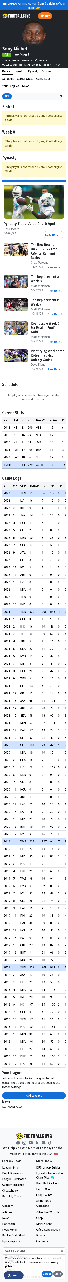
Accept (47, 1273)
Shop (39, 1218)
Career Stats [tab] (25, 78)
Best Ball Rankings (48, 1183)
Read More (52, 234)
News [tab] (25, 86)
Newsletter (9, 1229)
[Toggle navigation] (62, 16)
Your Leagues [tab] (10, 86)
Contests (42, 1241)
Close (58, 1273)
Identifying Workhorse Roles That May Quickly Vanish (47, 355)
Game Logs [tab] (43, 78)
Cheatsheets (10, 1190)
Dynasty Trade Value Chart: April (29, 223)
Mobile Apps (44, 1224)
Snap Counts (44, 1195)
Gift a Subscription (48, 1229)
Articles (7, 1212)
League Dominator (14, 1179)
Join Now (45, 16)
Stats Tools (43, 1200)
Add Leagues (34, 1095)
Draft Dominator (12, 1173)
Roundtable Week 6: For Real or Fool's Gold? (45, 327)
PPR (7, 96)
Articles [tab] (46, 71)
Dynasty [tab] (33, 71)
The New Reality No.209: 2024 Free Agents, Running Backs (44, 251)
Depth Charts (44, 1189)
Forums (41, 1235)
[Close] (62, 1251)
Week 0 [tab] (20, 71)
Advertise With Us (47, 1212)
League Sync (10, 1167)
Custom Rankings (13, 1185)
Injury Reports (11, 1241)
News (5, 1218)
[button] (61, 96)
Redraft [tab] (7, 71)
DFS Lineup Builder (48, 1167)
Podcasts (8, 1224)
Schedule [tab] (8, 78)
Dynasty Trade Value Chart (50, 1176)
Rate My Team (11, 1196)
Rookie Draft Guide (14, 1235)
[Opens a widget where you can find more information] (14, 1275)
